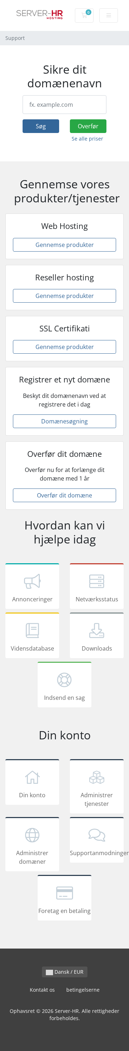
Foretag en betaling (64, 911)
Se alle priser (87, 138)
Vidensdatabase (32, 648)
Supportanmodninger (97, 853)
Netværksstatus (97, 599)
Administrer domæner (32, 857)
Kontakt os (42, 989)
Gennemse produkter (64, 245)
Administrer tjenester (97, 799)
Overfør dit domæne (64, 495)
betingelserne (83, 989)
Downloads (97, 648)
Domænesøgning (64, 421)
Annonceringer (32, 599)
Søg (41, 126)
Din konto (32, 795)
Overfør (88, 126)
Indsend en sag (64, 698)
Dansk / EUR (68, 971)
